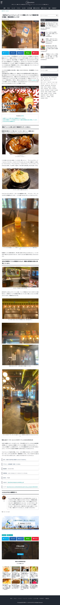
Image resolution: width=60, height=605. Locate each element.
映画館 (50, 91)
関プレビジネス (37, 8)
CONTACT (54, 8)
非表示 (22, 115)
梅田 (42, 93)
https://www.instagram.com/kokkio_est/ (16, 482)
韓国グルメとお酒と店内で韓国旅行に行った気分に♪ (14, 118)
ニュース (13, 8)
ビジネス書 (29, 8)
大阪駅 (52, 90)
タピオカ (50, 82)
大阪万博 (54, 88)
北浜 (42, 88)
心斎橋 (56, 90)
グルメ (8, 8)
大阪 (50, 88)
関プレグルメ (44, 8)
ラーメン (48, 83)
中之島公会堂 (48, 85)
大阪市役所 (47, 90)
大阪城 (43, 90)
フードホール (34, 80)
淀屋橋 (55, 93)
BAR (42, 77)
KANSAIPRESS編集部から (8, 121)
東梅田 (54, 91)
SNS (49, 8)
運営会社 (47, 598)
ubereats (46, 77)
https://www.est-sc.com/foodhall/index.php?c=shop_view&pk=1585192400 (22, 486)
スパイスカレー (44, 82)
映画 (46, 91)
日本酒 (43, 91)
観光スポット (44, 96)
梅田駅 (46, 93)
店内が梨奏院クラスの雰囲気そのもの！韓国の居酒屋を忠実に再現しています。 (20, 119)
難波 (52, 96)
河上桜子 (50, 93)
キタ (42, 80)
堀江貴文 (46, 88)
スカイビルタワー (48, 80)
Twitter (20, 554)
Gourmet (4, 535)
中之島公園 (54, 85)
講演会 (49, 96)
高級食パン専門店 (44, 98)
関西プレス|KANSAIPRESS (29, 602)
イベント (18, 8)
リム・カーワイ (54, 83)
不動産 (43, 85)
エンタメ (24, 8)
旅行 (4, 8)
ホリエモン (43, 83)
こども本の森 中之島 (53, 77)
